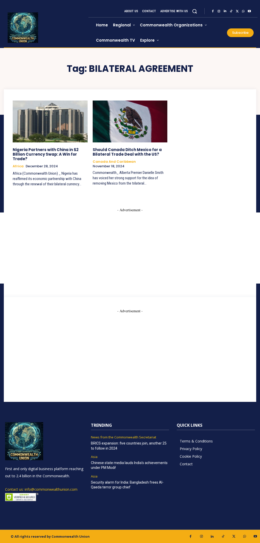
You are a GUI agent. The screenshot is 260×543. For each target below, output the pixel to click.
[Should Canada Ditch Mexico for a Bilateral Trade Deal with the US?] (130, 121)
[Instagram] (219, 11)
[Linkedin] (225, 11)
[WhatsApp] (243, 11)
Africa (18, 166)
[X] (237, 11)
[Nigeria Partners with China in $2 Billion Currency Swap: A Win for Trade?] (50, 121)
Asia (94, 457)
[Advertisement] (130, 349)
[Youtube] (249, 11)
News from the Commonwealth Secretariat (123, 437)
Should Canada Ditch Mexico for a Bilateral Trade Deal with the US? (127, 152)
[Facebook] (213, 11)
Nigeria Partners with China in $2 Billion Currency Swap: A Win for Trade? (45, 154)
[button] (194, 11)
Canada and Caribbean (114, 162)
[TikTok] (231, 11)
